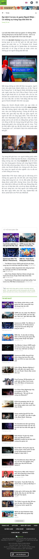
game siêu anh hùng (29, 290)
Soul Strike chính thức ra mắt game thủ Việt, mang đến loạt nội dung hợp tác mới (11, 245)
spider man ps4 (7, 291)
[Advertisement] (19, 211)
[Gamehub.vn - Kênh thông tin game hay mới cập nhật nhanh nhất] (3, 2)
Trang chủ (5, 525)
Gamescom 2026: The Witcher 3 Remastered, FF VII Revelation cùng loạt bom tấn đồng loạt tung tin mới (10, 259)
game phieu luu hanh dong (17, 290)
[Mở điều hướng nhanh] (36, 12)
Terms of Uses (17, 550)
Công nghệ (19, 529)
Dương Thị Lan (5, 22)
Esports (25, 532)
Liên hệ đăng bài (21, 554)
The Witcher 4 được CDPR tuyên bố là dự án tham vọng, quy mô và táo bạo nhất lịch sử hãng (24, 346)
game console (19, 288)
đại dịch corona (26, 291)
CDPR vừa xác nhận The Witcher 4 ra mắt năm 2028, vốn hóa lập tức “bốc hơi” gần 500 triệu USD (27, 245)
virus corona (14, 291)
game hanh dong (10, 288)
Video (35, 525)
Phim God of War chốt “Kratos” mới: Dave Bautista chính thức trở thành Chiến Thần (24, 473)
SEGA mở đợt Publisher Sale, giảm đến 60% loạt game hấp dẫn (23, 513)
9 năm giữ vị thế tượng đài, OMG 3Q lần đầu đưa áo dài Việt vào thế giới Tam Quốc (25, 493)
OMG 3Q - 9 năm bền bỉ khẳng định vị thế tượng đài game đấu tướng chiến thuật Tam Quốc (27, 259)
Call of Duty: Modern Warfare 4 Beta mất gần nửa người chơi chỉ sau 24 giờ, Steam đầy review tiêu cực (18, 275)
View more (19, 521)
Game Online (15, 532)
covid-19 (33, 291)
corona (20, 291)
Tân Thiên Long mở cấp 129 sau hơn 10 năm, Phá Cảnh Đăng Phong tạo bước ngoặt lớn (24, 503)
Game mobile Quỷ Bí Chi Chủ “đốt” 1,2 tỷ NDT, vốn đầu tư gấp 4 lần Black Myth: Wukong (24, 415)
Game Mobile (30, 529)
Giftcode (15, 525)
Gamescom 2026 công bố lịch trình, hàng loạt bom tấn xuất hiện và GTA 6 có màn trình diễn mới (18, 269)
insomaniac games (28, 288)
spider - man (6, 290)
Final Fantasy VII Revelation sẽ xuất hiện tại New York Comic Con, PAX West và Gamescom (24, 381)
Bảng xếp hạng (26, 525)
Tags (4, 288)
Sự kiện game (8, 529)
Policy (24, 550)
